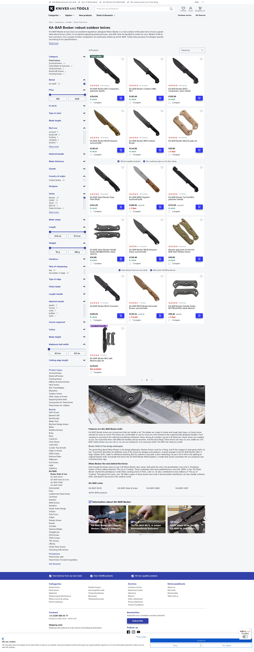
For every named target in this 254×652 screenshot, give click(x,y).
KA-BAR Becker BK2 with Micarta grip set (101, 359)
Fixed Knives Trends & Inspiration (63, 560)
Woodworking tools (96, 599)
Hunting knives (55, 379)
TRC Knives (54, 541)
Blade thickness (56, 161)
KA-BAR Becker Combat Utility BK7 (142, 90)
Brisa (51, 433)
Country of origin (57, 176)
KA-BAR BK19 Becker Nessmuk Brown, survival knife (143, 307)
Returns (131, 596)
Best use (53, 128)
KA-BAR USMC (57, 482)
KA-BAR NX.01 (57, 477)
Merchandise (173, 593)
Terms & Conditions (136, 605)
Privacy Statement (135, 602)
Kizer (51, 491)
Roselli (52, 523)
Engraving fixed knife (58, 399)
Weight (52, 243)
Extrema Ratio (55, 456)
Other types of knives (58, 396)
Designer (53, 186)
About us (171, 587)
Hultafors (53, 468)
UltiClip (52, 544)
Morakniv (53, 505)
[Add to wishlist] (123, 59)
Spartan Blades (55, 529)
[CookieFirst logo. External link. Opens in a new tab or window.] (3, 639)
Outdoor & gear (94, 587)
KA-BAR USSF (56, 485)
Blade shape (55, 219)
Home (51, 22)
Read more (53, 43)
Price (51, 90)
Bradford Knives (56, 430)
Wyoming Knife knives (58, 550)
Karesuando (54, 488)
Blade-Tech (54, 421)
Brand (52, 80)
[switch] (245, 636)
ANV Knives (54, 412)
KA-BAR (69, 22)
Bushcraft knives (56, 376)
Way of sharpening (58, 266)
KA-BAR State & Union (60, 480)
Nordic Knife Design (57, 508)
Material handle (56, 154)
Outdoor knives (55, 393)
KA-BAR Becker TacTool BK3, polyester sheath (181, 198)
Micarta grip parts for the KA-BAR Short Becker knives (181, 251)
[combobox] (192, 50)
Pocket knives (54, 587)
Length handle (56, 294)
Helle (51, 465)
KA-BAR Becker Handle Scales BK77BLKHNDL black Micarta (182, 307)
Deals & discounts (105, 15)
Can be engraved (57, 322)
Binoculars (92, 596)
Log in (190, 11)
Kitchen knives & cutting (58, 599)
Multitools (53, 593)
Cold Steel (53, 445)
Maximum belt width (59, 344)
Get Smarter (55, 564)
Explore (68, 15)
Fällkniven (53, 459)
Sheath (52, 169)
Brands (52, 409)
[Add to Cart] (120, 98)
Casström (53, 439)
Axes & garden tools (96, 590)
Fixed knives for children (59, 405)
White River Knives (57, 547)
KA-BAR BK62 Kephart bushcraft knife (139, 198)
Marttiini (52, 500)
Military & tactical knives (59, 382)
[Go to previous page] (142, 380)
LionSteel (53, 497)
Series (52, 193)
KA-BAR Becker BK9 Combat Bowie (142, 142)
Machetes (53, 391)
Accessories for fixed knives (61, 402)
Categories (53, 15)
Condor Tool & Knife (57, 448)
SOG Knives (54, 535)
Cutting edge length (58, 360)
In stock (53, 105)
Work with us (173, 596)
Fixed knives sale (56, 557)
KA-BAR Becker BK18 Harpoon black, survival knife (143, 251)
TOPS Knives (54, 538)
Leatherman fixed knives (59, 494)
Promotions (54, 554)
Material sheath (56, 301)
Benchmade (54, 418)
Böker (51, 427)
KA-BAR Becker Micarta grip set (182, 141)
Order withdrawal (135, 599)
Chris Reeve (54, 442)
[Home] (69, 8)
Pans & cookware (56, 602)
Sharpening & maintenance (60, 596)
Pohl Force (53, 514)
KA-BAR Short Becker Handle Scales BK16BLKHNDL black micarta (103, 252)
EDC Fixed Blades (56, 388)
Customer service (135, 587)
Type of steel (55, 113)
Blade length (55, 120)
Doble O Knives (55, 451)
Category (53, 56)
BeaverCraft (54, 415)
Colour (52, 329)
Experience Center (135, 590)
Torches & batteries (96, 593)
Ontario (52, 511)
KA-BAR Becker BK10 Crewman (104, 306)
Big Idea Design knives (58, 424)
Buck (51, 436)
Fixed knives (59, 22)
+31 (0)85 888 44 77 (58, 615)
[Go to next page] (152, 380)
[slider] (50, 95)
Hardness (53, 259)
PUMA (51, 517)
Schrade (52, 526)
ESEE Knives (54, 453)
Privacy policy (141, 637)
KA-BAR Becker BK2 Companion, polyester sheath (104, 90)
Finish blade (54, 286)
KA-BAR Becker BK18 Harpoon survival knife (103, 142)
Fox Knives (53, 462)
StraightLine (54, 532)
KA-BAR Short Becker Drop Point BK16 (102, 198)
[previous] (93, 518)
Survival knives (55, 373)
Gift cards (171, 590)
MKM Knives (54, 503)
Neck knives (54, 385)
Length (52, 227)
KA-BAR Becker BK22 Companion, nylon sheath (179, 90)
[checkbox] (84, 84)
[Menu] (249, 629)
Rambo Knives (55, 520)
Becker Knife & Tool (59, 474)
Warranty (132, 593)
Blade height (55, 337)
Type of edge (55, 279)
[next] (201, 518)
